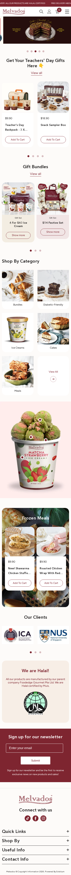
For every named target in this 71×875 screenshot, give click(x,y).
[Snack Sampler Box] (53, 97)
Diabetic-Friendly (53, 304)
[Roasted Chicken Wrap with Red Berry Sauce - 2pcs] (51, 541)
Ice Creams (17, 347)
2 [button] (32, 51)
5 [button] (43, 51)
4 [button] (39, 51)
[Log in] (49, 12)
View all (36, 73)
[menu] (67, 12)
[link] (18, 635)
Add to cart (18, 139)
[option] (35, 30)
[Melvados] (18, 285)
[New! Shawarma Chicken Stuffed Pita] (20, 541)
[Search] (41, 11)
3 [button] (35, 51)
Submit (35, 760)
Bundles (17, 304)
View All (53, 371)
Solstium (60, 871)
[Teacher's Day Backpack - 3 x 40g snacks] (18, 97)
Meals (17, 390)
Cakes (53, 347)
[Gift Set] (18, 198)
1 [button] (28, 51)
